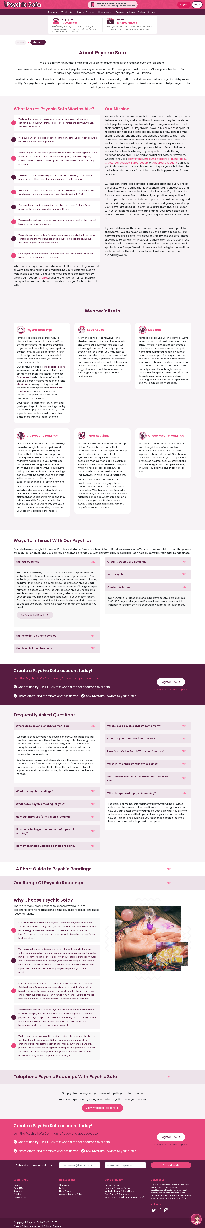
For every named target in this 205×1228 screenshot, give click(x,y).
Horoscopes (20, 1197)
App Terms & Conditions (117, 1194)
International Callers (40, 1226)
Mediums (22, 384)
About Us (38, 42)
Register (184, 4)
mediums (150, 159)
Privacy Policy (112, 1185)
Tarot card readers (53, 366)
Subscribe (169, 1165)
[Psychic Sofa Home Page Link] (24, 4)
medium (60, 119)
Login (197, 4)
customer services (159, 1195)
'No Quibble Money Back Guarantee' (48, 175)
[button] (56, 561)
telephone (28, 205)
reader (51, 119)
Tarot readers (139, 163)
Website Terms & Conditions (119, 1191)
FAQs (62, 1188)
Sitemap (57, 1226)
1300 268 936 (69, 23)
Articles (131, 12)
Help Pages (65, 1191)
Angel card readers (164, 163)
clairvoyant (73, 119)
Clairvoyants (25, 377)
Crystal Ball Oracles (117, 163)
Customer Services (147, 12)
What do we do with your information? (124, 1197)
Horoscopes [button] (105, 12)
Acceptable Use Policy (71, 1194)
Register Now (169, 682)
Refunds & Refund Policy (117, 1188)
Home (20, 42)
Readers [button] (52, 12)
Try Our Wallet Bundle (33, 615)
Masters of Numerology (171, 159)
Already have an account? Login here (171, 689)
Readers (18, 1191)
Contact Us (65, 1185)
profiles (43, 277)
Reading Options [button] (85, 12)
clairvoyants (135, 159)
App (72, 12)
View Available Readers (101, 1108)
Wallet (64, 12)
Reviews (120, 12)
